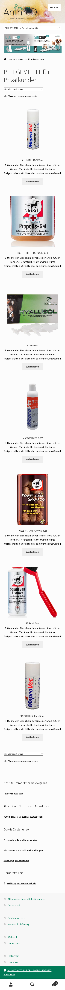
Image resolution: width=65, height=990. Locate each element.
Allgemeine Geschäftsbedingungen (26, 898)
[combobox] (33, 28)
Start (9, 59)
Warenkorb (50, 982)
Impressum (14, 943)
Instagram (13, 955)
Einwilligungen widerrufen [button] (16, 860)
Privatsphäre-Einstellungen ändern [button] (21, 840)
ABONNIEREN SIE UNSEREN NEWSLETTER (23, 816)
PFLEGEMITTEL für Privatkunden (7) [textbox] (31, 28)
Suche (32, 984)
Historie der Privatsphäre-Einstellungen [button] (23, 850)
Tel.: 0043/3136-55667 (14, 793)
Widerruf (12, 937)
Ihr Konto (11, 984)
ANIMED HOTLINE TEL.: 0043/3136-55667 (29, 970)
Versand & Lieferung (18, 924)
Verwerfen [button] (9, 974)
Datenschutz (15, 905)
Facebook (13, 962)
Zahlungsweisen (16, 918)
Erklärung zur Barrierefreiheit (21, 883)
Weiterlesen (32, 181)
